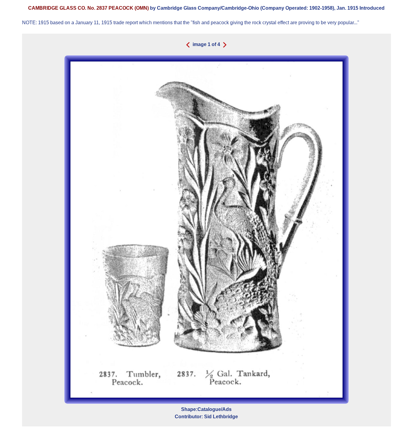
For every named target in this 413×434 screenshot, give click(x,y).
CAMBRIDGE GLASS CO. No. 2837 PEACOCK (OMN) (89, 8)
